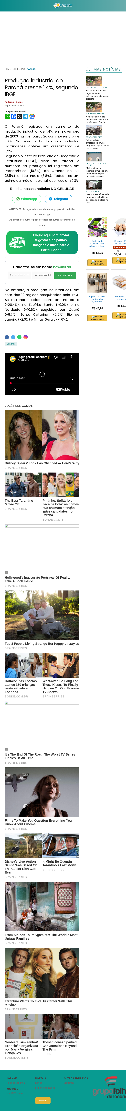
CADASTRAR (65, 275)
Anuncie (43, 1100)
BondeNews (19, 69)
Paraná (31, 69)
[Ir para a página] (63, 5)
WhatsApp (29, 199)
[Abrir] (2, 5)
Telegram (60, 199)
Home (8, 69)
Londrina (11, 344)
